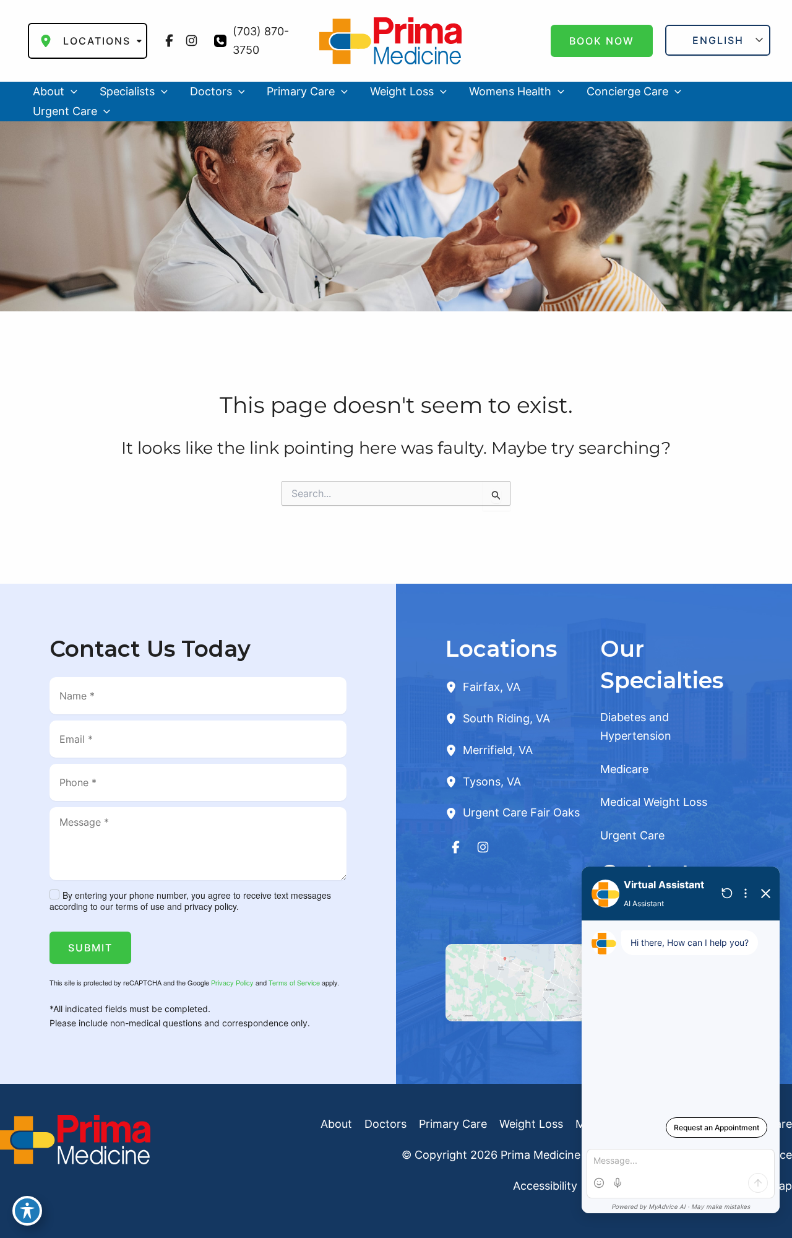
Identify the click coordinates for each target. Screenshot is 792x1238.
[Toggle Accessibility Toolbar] (27, 1211)
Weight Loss (531, 1123)
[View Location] (454, 686)
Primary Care (453, 1123)
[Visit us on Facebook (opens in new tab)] (169, 41)
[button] (602, 41)
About (336, 1123)
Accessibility (545, 1185)
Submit (90, 947)
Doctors (385, 1123)
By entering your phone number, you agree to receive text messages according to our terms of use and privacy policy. (190, 901)
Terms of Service (294, 982)
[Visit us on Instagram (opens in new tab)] (192, 41)
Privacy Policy (232, 982)
